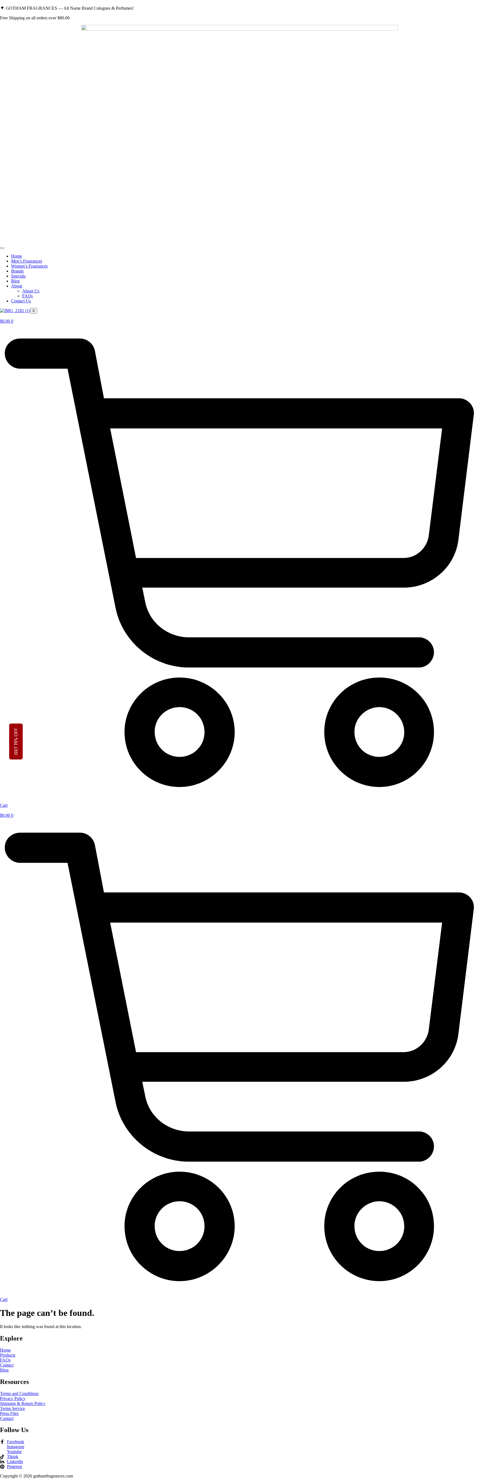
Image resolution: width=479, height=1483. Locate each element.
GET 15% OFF (16, 741)
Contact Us (21, 301)
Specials (18, 276)
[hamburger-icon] (2, 248)
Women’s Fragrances (29, 266)
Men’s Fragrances (26, 261)
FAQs (27, 296)
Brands (17, 271)
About (16, 286)
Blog (15, 281)
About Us (30, 291)
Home (16, 256)
